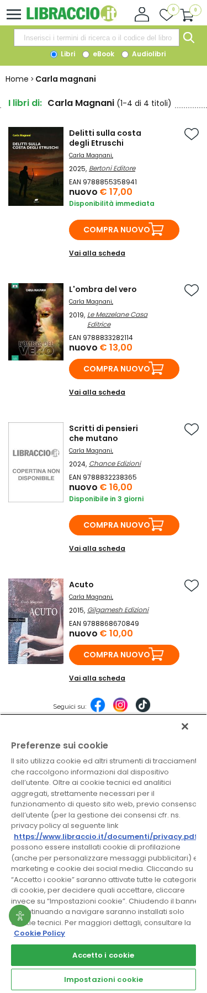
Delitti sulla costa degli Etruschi (105, 138)
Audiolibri (148, 54)
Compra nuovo (116, 229)
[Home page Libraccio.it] (71, 19)
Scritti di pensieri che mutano (103, 433)
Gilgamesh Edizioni (117, 609)
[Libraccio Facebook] (97, 710)
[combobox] (96, 37)
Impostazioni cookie (103, 979)
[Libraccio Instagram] (120, 710)
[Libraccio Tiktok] (143, 710)
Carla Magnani (90, 155)
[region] (103, 853)
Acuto (81, 584)
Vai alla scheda (97, 253)
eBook (102, 54)
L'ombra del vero (103, 289)
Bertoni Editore (112, 168)
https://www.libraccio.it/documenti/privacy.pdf (106, 836)
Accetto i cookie (103, 955)
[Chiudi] (185, 726)
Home (17, 78)
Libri (67, 54)
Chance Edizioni (115, 463)
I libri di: (25, 103)
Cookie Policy (39, 933)
